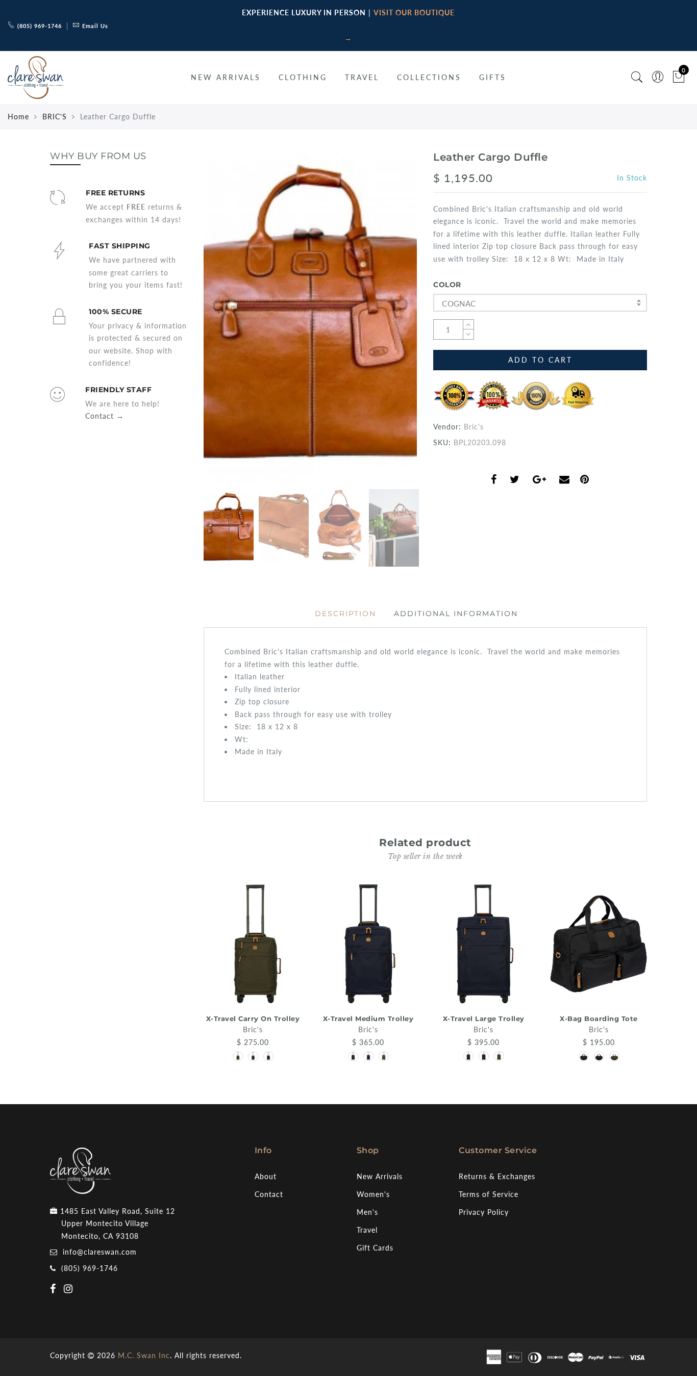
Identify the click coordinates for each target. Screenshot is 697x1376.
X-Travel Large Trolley (484, 1018)
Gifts (492, 77)
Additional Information (456, 613)
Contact (269, 1194)
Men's (367, 1212)
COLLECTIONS (429, 77)
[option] (310, 317)
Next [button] (385, 323)
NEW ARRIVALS (226, 77)
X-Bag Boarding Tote (599, 1018)
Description (345, 613)
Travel (367, 1230)
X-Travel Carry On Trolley (253, 1018)
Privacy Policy (484, 1212)
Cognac (459, 303)
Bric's (474, 426)
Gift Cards (375, 1247)
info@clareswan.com (100, 1251)
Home (18, 116)
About (266, 1176)
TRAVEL (362, 77)
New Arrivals (380, 1176)
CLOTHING (303, 77)
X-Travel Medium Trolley (368, 1018)
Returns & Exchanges (497, 1176)
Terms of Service (488, 1194)
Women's (373, 1194)
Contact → (104, 416)
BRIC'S (54, 116)
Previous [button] (221, 322)
